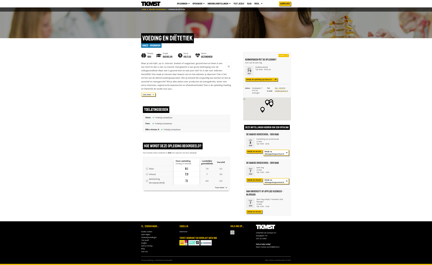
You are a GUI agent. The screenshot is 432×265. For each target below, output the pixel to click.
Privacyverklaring (147, 260)
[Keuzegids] (206, 242)
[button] (267, 103)
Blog (143, 249)
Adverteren (183, 232)
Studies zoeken (146, 232)
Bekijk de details (254, 151)
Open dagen (145, 234)
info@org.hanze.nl (281, 91)
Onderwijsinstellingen (149, 237)
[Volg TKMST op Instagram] (232, 233)
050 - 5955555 (280, 88)
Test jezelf (145, 240)
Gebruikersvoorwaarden (164, 260)
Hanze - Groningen (151, 45)
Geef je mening (146, 246)
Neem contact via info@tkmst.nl (267, 247)
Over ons (144, 251)
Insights (144, 243)
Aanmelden (285, 3)
